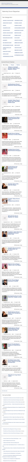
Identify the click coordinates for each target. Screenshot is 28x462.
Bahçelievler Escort (8, 37)
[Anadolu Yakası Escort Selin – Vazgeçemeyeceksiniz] (4, 203)
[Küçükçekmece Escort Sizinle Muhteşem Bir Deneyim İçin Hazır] (4, 332)
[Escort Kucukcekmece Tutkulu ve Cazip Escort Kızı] (4, 348)
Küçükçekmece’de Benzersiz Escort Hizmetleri (12, 168)
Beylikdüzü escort (7, 42)
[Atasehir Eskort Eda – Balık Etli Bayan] (4, 188)
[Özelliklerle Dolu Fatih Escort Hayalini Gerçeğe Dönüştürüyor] (4, 364)
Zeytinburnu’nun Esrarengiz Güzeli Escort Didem (12, 413)
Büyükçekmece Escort (8, 45)
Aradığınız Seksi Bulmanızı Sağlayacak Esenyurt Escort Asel (15, 233)
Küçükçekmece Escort (20, 27)
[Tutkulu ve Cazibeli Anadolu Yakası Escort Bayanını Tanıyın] (4, 71)
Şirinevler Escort (19, 42)
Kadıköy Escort (18, 25)
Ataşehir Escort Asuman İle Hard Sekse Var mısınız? (14, 249)
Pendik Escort (18, 35)
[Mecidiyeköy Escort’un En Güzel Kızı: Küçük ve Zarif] (4, 300)
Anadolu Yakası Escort (8, 20)
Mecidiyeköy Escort (19, 30)
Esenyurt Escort (7, 51)
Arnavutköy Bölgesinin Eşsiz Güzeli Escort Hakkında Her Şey (14, 410)
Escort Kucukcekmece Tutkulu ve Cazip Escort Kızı (14, 345)
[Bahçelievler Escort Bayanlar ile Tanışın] (4, 220)
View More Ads (4, 390)
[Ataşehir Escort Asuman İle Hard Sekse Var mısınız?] (4, 252)
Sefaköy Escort (18, 40)
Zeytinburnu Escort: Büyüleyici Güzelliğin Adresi (11, 458)
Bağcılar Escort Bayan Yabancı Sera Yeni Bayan (14, 264)
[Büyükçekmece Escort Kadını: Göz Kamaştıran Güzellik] (4, 316)
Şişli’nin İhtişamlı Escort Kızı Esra (9, 440)
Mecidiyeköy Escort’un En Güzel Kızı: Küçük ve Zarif (15, 296)
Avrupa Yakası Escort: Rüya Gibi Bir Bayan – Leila (12, 438)
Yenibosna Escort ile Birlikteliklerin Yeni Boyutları (12, 453)
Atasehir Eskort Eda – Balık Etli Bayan (13, 184)
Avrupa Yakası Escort (8, 32)
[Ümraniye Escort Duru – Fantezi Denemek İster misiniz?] (4, 122)
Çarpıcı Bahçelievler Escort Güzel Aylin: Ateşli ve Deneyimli (13, 451)
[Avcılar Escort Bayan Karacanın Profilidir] (4, 284)
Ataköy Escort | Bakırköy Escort (6, 3)
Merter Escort (18, 32)
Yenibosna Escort (19, 52)
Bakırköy (5, 40)
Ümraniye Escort (18, 50)
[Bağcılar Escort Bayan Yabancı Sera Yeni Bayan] (4, 268)
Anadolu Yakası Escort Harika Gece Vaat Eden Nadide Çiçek (14, 101)
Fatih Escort (5, 366)
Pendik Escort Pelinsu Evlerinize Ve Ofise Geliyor (15, 134)
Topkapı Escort (18, 47)
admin (13, 73)
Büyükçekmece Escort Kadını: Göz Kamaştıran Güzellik (14, 313)
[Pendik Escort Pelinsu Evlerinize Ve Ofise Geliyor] (4, 138)
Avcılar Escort (6, 30)
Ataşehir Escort (6, 27)
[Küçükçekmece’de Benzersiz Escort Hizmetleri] (4, 171)
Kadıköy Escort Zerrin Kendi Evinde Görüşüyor (14, 150)
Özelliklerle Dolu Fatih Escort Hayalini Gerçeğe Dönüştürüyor (14, 361)
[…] (10, 79)
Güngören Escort (19, 20)
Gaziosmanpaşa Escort (8, 56)
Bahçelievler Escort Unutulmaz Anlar (9, 460)
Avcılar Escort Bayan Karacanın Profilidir (13, 280)
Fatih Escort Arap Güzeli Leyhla (14, 375)
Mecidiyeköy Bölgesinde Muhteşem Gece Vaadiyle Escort (13, 407)
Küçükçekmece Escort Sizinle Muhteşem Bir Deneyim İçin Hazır (13, 329)
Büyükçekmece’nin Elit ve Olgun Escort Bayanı (11, 417)
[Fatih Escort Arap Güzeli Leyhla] (4, 379)
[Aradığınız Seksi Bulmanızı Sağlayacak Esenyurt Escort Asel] (4, 236)
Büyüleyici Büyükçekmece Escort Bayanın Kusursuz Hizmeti (14, 419)
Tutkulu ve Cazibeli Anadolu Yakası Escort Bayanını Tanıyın (14, 68)
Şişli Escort (17, 45)
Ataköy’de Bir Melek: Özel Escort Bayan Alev (11, 442)
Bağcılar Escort (7, 35)
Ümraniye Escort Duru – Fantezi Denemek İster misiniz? (14, 118)
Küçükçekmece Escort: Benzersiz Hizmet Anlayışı (15, 85)
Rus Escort (17, 37)
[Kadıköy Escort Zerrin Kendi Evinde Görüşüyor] (4, 154)
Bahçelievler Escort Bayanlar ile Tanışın (13, 216)
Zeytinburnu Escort (19, 55)
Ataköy (4, 25)
